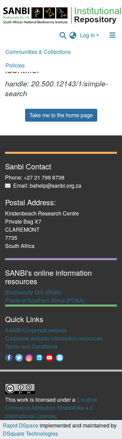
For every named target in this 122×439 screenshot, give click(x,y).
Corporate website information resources (53, 338)
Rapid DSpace (20, 425)
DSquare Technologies (30, 433)
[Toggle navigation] (112, 35)
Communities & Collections (38, 52)
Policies (15, 65)
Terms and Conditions (31, 346)
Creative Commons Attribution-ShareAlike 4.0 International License (51, 408)
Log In (87, 35)
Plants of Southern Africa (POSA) (45, 300)
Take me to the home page (61, 115)
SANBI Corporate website (36, 330)
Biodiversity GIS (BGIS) (33, 292)
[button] (73, 35)
